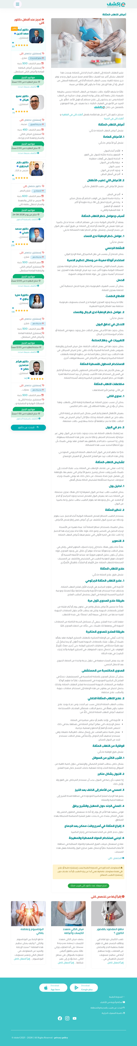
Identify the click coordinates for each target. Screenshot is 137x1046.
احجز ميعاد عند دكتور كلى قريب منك (89, 886)
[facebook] (61, 1019)
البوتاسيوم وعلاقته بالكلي (32, 931)
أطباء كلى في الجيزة (113, 119)
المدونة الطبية (116, 997)
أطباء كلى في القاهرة (72, 115)
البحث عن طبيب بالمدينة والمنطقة (107, 1008)
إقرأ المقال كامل (115, 963)
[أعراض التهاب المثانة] (88, 44)
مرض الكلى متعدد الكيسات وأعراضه (73, 931)
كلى (110, 859)
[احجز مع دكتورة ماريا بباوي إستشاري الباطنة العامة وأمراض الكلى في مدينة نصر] (36, 301)
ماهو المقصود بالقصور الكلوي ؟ (110, 931)
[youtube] (76, 1019)
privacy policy (61, 1038)
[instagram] (68, 1019)
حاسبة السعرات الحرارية (112, 1013)
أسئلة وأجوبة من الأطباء (111, 1002)
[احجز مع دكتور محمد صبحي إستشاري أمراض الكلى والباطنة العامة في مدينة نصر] (36, 235)
